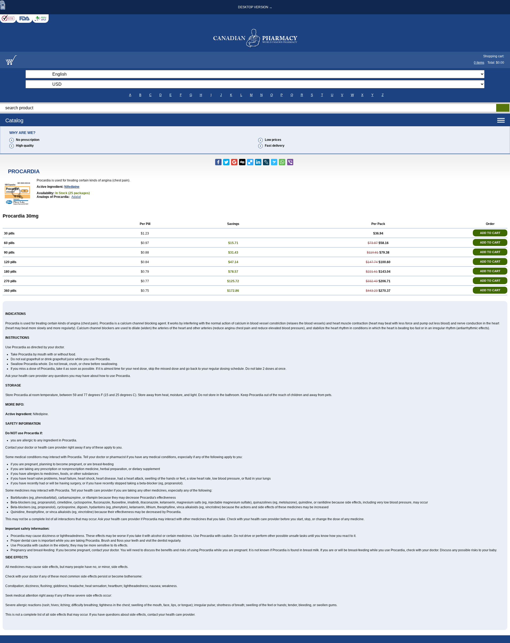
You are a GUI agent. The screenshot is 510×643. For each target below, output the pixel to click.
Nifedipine (71, 187)
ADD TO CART (490, 232)
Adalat (76, 197)
